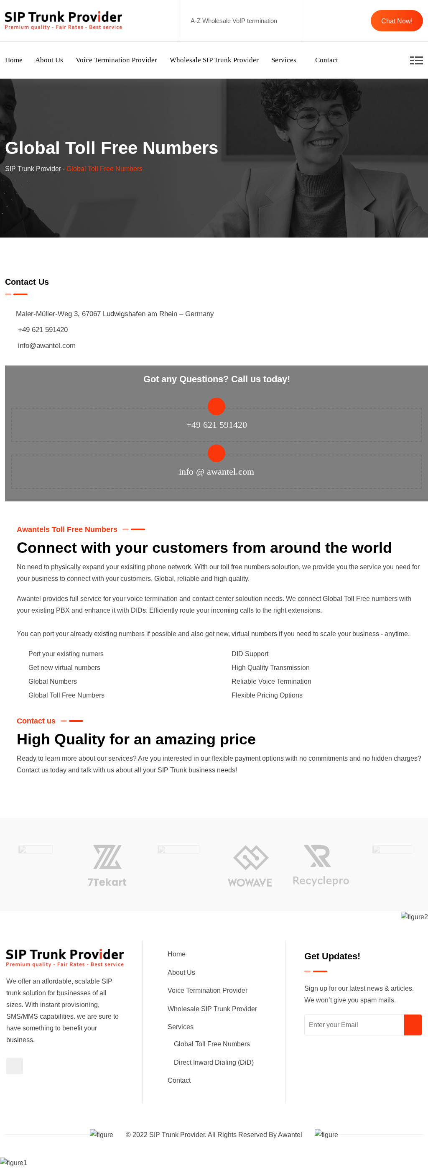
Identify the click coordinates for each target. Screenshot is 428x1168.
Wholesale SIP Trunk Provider (214, 60)
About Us (49, 60)
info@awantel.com (47, 346)
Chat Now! (397, 21)
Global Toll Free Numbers (212, 1044)
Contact (326, 60)
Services (283, 60)
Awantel (290, 1134)
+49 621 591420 (43, 330)
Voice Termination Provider (116, 60)
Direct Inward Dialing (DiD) (214, 1062)
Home (14, 60)
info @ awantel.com (216, 471)
